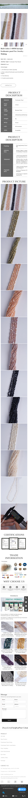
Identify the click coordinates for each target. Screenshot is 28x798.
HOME (3, 7)
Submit (9, 720)
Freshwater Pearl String (19, 7)
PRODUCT (9, 7)
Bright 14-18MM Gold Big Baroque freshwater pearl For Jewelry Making (11, 615)
